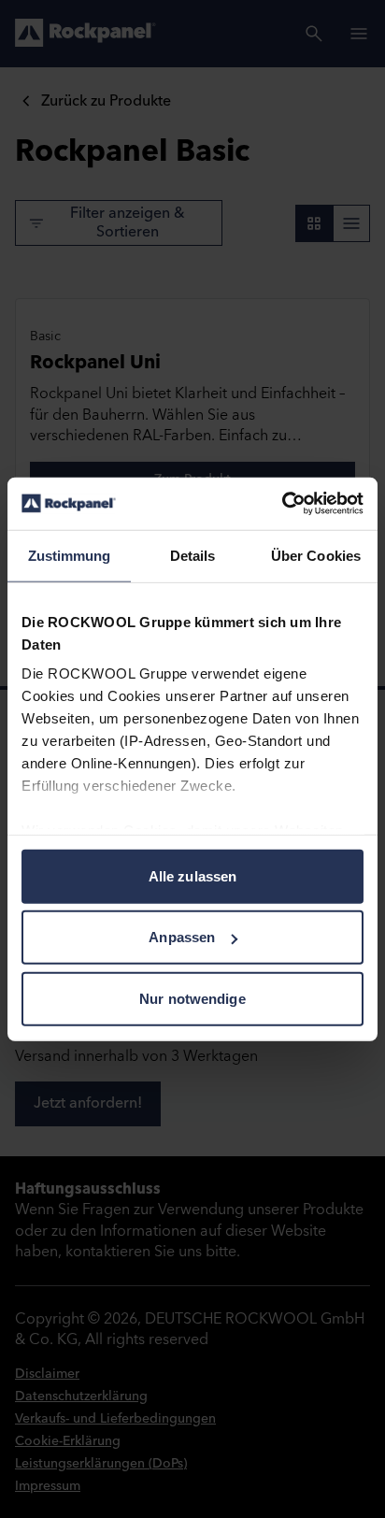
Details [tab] (193, 555)
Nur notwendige (192, 998)
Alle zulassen (192, 875)
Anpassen (182, 937)
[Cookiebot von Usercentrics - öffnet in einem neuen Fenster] (282, 504)
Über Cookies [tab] (316, 555)
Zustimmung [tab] (69, 555)
